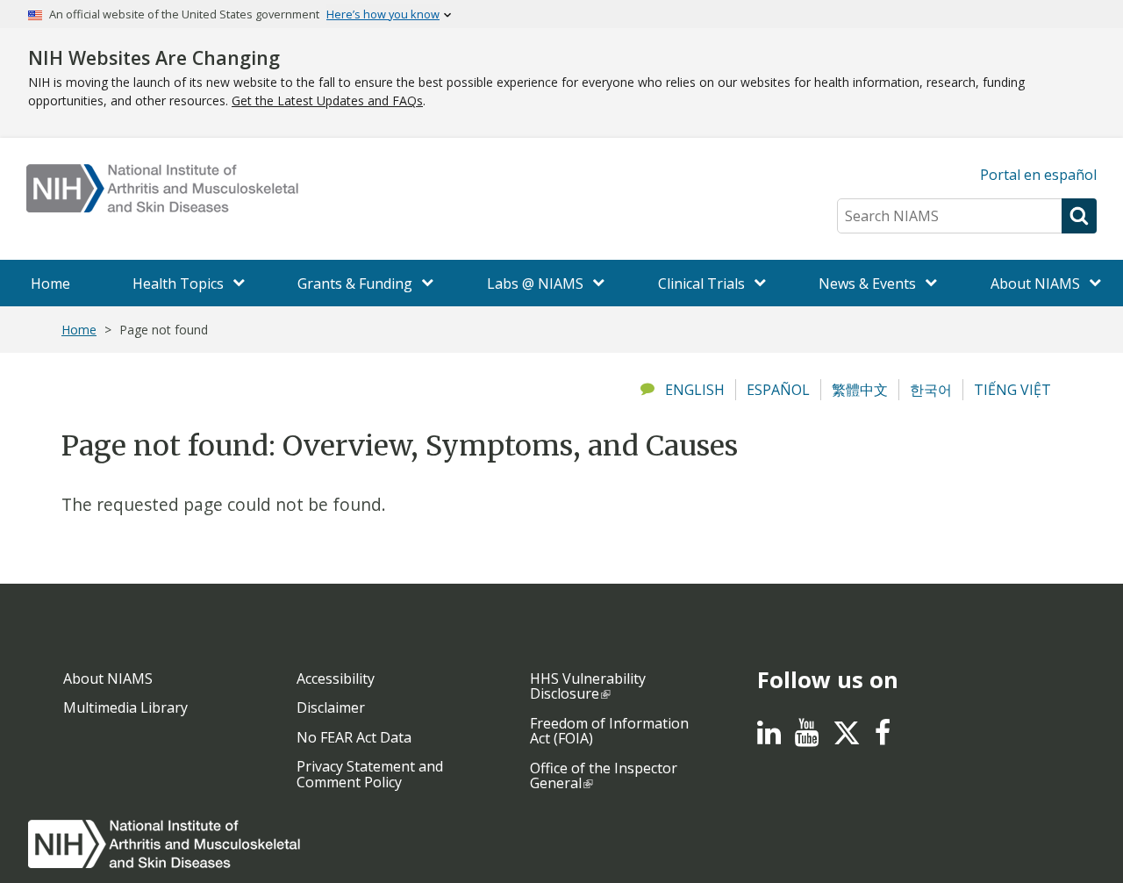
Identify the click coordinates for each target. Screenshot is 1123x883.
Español (778, 389)
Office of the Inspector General (603, 775)
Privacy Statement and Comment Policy (370, 774)
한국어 (931, 389)
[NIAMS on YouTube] (807, 737)
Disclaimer (331, 707)
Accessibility (336, 678)
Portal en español (1038, 174)
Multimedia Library (125, 707)
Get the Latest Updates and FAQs (327, 100)
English (695, 389)
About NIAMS (108, 678)
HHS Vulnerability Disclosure (588, 686)
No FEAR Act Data (354, 737)
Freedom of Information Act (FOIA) (609, 731)
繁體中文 (860, 389)
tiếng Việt (1012, 389)
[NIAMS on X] (847, 741)
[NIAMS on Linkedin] (769, 737)
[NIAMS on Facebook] (883, 737)
